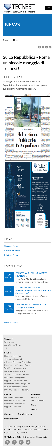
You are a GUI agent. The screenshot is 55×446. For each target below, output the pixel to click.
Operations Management (14, 377)
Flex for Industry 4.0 (12, 356)
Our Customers (37, 400)
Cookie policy (42, 437)
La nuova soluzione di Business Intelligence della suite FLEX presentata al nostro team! (33, 290)
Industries (35, 397)
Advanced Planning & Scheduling (17, 362)
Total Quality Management (15, 368)
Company (8, 339)
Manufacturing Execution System (17, 365)
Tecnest (6, 40)
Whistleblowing (11, 418)
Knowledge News (12, 250)
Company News (11, 246)
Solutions (8, 352)
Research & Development (14, 403)
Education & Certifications (15, 400)
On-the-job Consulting (13, 397)
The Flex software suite (13, 359)
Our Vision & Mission (12, 345)
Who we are (9, 342)
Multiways (11, 437)
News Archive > (11, 322)
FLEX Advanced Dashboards (16, 387)
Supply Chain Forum (12, 406)
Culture (7, 394)
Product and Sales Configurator (17, 383)
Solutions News (11, 255)
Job (5, 348)
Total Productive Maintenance (16, 374)
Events (34, 409)
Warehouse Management (14, 371)
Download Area (25, 414)
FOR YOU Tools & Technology (16, 390)
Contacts (8, 414)
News (33, 405)
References (36, 394)
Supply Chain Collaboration (15, 380)
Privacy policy (29, 437)
